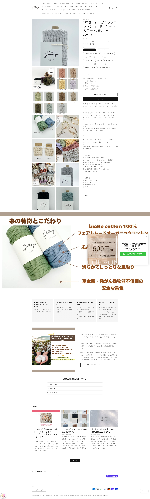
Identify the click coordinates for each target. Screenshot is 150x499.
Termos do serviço (79, 495)
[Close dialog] (146, 236)
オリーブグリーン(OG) (91, 57)
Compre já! (100, 99)
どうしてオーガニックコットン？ (92, 365)
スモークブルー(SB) (90, 67)
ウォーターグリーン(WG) (91, 53)
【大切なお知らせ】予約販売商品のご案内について (103, 430)
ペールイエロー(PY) (102, 64)
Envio (93, 40)
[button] (109, 8)
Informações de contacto (98, 495)
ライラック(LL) (104, 57)
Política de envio (87, 495)
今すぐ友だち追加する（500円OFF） (133, 254)
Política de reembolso (58, 495)
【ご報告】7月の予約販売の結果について (74, 430)
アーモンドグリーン (104, 67)
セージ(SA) (99, 60)
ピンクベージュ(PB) (104, 50)
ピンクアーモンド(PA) (107, 53)
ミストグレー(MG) (89, 50)
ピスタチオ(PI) (89, 60)
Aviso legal (106, 495)
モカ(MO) (108, 60)
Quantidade (86, 71)
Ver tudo (75, 460)
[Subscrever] (58, 476)
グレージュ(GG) (89, 64)
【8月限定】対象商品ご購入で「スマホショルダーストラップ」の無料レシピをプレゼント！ (46, 433)
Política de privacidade (69, 495)
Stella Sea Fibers (38, 495)
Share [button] (86, 195)
